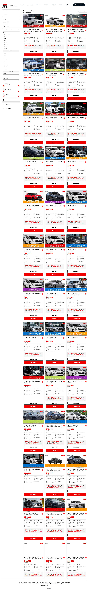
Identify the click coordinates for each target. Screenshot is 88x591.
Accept (38, 588)
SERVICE (54, 4)
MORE (60, 4)
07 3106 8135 (80, 4)
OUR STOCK (30, 4)
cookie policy (44, 585)
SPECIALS (38, 4)
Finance (46, 4)
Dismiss (49, 588)
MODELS (22, 4)
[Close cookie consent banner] (86, 580)
